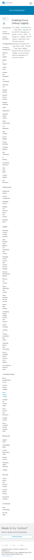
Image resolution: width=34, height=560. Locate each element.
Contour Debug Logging (4, 387)
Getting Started (17, 536)
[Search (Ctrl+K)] (3, 23)
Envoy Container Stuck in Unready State (5, 427)
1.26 (4, 18)
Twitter (6, 545)
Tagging (4, 469)
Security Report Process (4, 491)
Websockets (5, 110)
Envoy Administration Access (6, 380)
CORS (4, 107)
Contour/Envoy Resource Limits (6, 367)
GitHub (21, 545)
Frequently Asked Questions (5, 464)
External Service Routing (4, 97)
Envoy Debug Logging (4, 394)
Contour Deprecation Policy (5, 452)
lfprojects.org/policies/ (7, 555)
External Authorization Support (6, 274)
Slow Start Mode (4, 170)
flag (24, 30)
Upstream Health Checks (5, 116)
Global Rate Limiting (4, 306)
